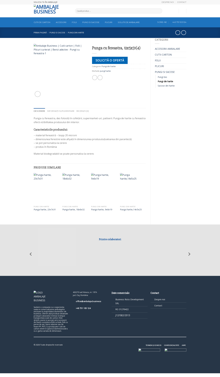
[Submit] (159, 10)
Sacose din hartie (166, 85)
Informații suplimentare (60, 111)
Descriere (39, 111)
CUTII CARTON (163, 54)
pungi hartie (105, 71)
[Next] (145, 196)
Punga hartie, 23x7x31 (45, 209)
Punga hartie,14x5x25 (131, 209)
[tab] (39, 111)
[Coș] (182, 11)
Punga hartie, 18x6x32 (73, 209)
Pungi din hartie (76, 32)
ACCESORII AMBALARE (167, 48)
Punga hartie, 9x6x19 (101, 209)
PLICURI (108, 22)
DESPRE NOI (168, 2)
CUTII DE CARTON (42, 22)
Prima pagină (40, 32)
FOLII (74, 22)
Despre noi (159, 299)
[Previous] (34, 196)
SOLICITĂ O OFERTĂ (110, 60)
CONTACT (181, 2)
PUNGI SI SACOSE (90, 22)
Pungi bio (162, 77)
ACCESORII (61, 22)
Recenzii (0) (82, 111)
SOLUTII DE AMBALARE (129, 22)
